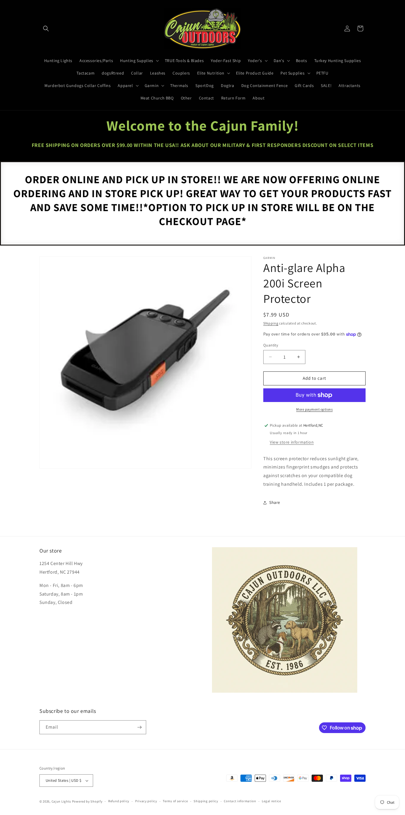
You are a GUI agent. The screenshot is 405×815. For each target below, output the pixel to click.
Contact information (240, 801)
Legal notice (271, 801)
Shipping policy (206, 801)
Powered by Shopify (87, 801)
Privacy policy (146, 801)
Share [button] (274, 502)
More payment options (314, 409)
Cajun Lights (61, 801)
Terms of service (175, 801)
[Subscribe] (139, 727)
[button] (45, 28)
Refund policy (118, 801)
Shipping (270, 323)
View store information (292, 442)
